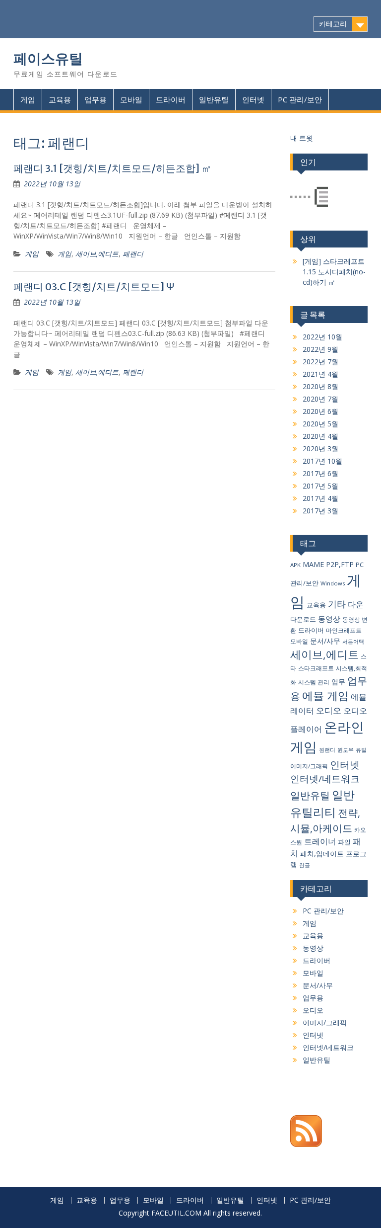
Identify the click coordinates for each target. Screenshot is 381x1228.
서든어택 (353, 641)
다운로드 (303, 619)
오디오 (328, 710)
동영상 (329, 619)
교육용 (60, 99)
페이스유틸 (48, 59)
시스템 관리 (313, 682)
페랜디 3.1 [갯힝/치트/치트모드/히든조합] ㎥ (112, 168)
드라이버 (171, 99)
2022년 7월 (320, 361)
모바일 (131, 99)
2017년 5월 (320, 486)
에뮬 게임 (325, 695)
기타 (337, 603)
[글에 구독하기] (306, 1144)
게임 (27, 99)
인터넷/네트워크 (325, 778)
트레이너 (320, 841)
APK (295, 565)
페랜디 (133, 253)
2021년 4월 (320, 374)
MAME (313, 564)
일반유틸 (214, 99)
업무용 (95, 99)
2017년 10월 (322, 461)
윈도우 (345, 749)
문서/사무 (325, 641)
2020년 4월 (320, 436)
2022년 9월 (320, 349)
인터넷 (253, 99)
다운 (356, 604)
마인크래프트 (344, 630)
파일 (344, 841)
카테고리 (333, 23)
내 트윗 (301, 138)
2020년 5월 (320, 423)
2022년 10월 (322, 336)
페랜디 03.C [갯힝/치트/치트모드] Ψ (94, 286)
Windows (332, 583)
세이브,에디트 (97, 253)
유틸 (361, 749)
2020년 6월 (320, 411)
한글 (304, 865)
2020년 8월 (320, 386)
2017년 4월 (320, 498)
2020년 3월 (320, 448)
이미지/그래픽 (309, 766)
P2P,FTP (340, 564)
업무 (338, 681)
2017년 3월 (320, 510)
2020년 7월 (320, 399)
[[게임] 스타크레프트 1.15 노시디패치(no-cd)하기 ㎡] (309, 198)
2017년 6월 (320, 473)
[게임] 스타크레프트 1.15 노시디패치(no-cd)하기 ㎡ (334, 271)
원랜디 (327, 749)
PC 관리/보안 (300, 99)
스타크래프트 (316, 668)
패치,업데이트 (322, 853)
